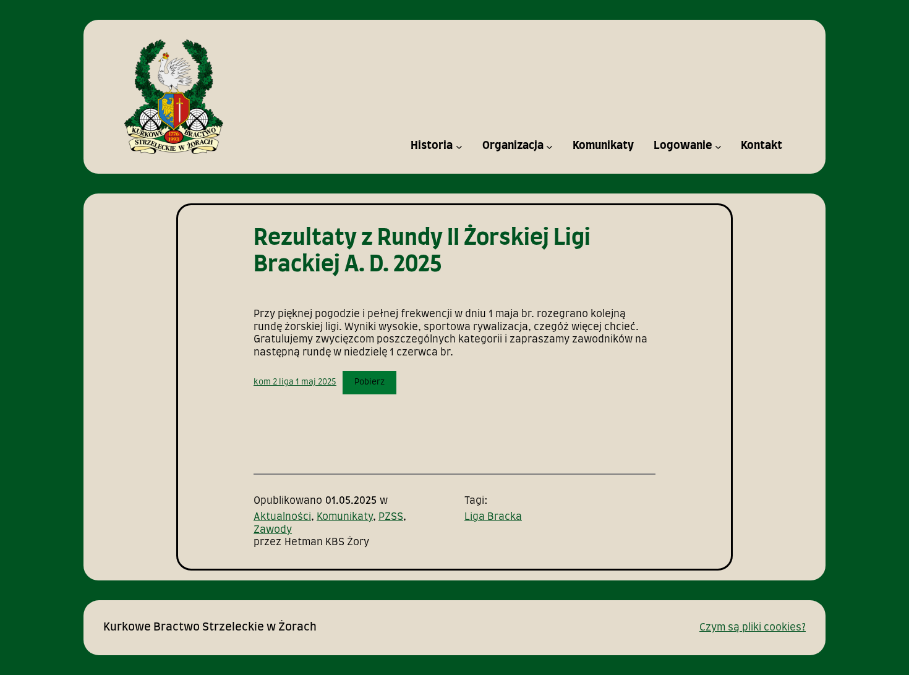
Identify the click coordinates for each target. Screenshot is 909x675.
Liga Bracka (493, 517)
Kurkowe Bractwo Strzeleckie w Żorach (210, 627)
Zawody (273, 530)
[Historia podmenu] (459, 146)
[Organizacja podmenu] (549, 146)
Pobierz (369, 382)
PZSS (390, 517)
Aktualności (282, 517)
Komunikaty (345, 517)
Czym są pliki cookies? (752, 627)
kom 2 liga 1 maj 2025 (295, 382)
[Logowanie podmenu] (718, 146)
